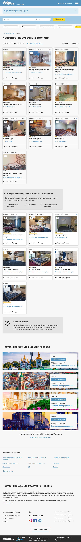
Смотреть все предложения (62, 365)
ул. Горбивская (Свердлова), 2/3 (13, 239)
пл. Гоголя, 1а (8, 141)
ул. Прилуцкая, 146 (62, 237)
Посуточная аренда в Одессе (63, 518)
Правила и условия (8, 518)
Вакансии (5, 521)
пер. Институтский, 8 (37, 72)
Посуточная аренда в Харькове (64, 521)
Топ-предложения (34, 43)
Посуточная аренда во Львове (64, 515)
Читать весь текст (8, 503)
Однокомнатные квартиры (61, 457)
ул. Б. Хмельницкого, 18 (63, 106)
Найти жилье (59, 19)
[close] (76, 10)
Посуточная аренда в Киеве (63, 512)
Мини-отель (6, 467)
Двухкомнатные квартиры (10, 463)
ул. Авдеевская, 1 (62, 141)
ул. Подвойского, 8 (10, 106)
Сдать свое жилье (40, 529)
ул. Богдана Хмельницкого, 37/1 (13, 72)
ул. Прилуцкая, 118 (36, 106)
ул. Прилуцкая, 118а (36, 141)
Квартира (56, 463)
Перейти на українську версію (16, 11)
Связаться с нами (36, 516)
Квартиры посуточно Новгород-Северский (12, 458)
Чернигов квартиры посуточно (37, 457)
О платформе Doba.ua (11, 512)
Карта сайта (58, 540)
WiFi (29, 467)
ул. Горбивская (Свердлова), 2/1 (13, 177)
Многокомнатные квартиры (36, 463)
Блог (30, 512)
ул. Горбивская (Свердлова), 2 (65, 74)
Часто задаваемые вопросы (11, 515)
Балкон (55, 467)
